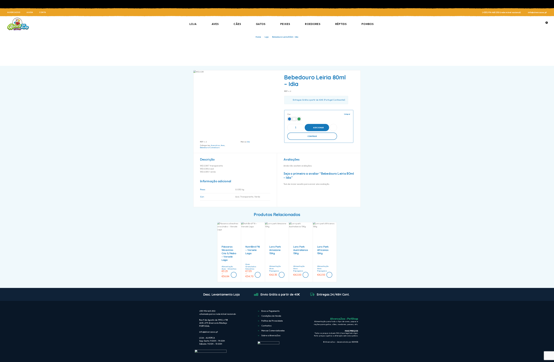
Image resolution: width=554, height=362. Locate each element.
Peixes (285, 24)
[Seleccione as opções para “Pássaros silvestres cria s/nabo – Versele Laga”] (234, 275)
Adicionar (318, 128)
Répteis (341, 24)
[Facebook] (346, 311)
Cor (289, 114)
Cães (237, 24)
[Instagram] (351, 311)
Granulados (250, 266)
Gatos (260, 24)
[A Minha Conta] (532, 24)
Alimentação (227, 266)
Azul (237, 196)
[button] (282, 275)
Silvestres (232, 269)
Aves (215, 24)
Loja (193, 24)
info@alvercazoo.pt (537, 12)
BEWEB (355, 342)
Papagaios (274, 271)
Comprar (312, 136)
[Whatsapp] (356, 311)
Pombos (368, 24)
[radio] (289, 119)
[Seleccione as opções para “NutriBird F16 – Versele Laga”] (258, 275)
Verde (257, 196)
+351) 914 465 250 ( (492, 12)
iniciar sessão (297, 184)
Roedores (312, 24)
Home (258, 37)
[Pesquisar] (525, 24)
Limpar (347, 114)
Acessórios (215, 145)
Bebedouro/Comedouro (210, 147)
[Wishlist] (539, 24)
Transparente (246, 196)
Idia (248, 142)
